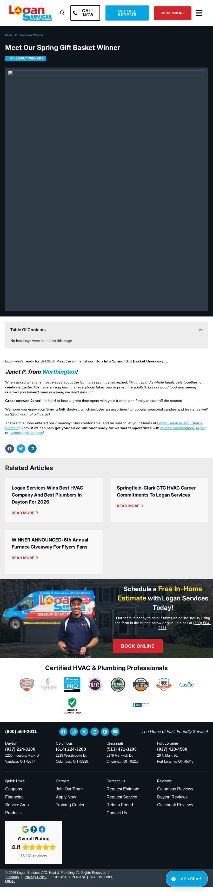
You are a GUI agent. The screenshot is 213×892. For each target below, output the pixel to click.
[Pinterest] (105, 732)
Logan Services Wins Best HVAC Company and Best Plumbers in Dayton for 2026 (47, 495)
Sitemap (12, 877)
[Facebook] (63, 732)
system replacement (26, 433)
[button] (62, 13)
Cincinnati (114, 743)
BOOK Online (138, 646)
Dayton (11, 743)
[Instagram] (74, 732)
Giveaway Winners (32, 35)
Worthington (59, 371)
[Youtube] (115, 732)
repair (200, 428)
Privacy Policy (35, 877)
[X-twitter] (84, 732)
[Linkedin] (94, 732)
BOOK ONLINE (173, 13)
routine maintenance (177, 428)
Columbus (64, 743)
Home (8, 35)
